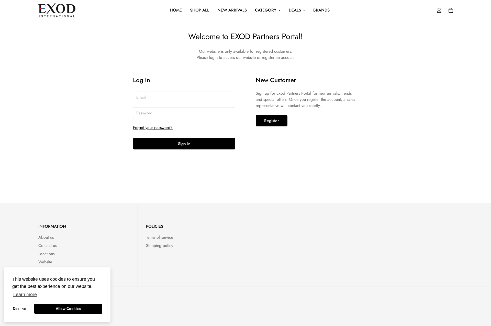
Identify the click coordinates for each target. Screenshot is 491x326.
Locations (46, 254)
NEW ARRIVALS (232, 10)
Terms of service (159, 237)
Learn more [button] (25, 294)
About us (46, 237)
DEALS (295, 10)
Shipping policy (159, 245)
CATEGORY (265, 10)
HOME (176, 10)
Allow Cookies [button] (68, 309)
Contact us (47, 245)
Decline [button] (19, 309)
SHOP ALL (199, 10)
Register (271, 121)
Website (45, 262)
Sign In (184, 144)
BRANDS (321, 10)
